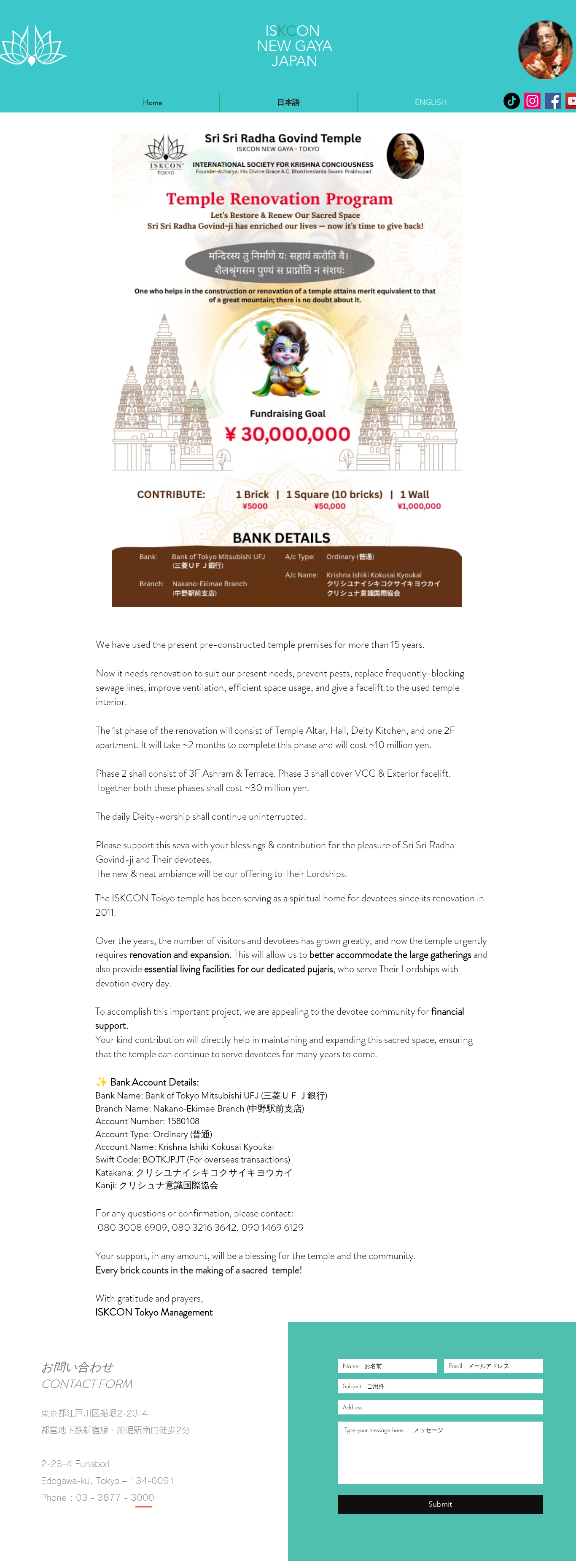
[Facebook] (553, 101)
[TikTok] (511, 101)
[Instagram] (532, 101)
